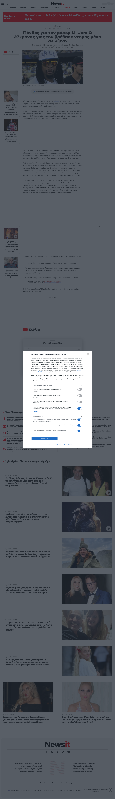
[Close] (88, 354)
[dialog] (57, 399)
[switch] (79, 389)
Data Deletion (47, 444)
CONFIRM (44, 438)
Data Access (57, 444)
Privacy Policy (68, 444)
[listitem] (57, 385)
